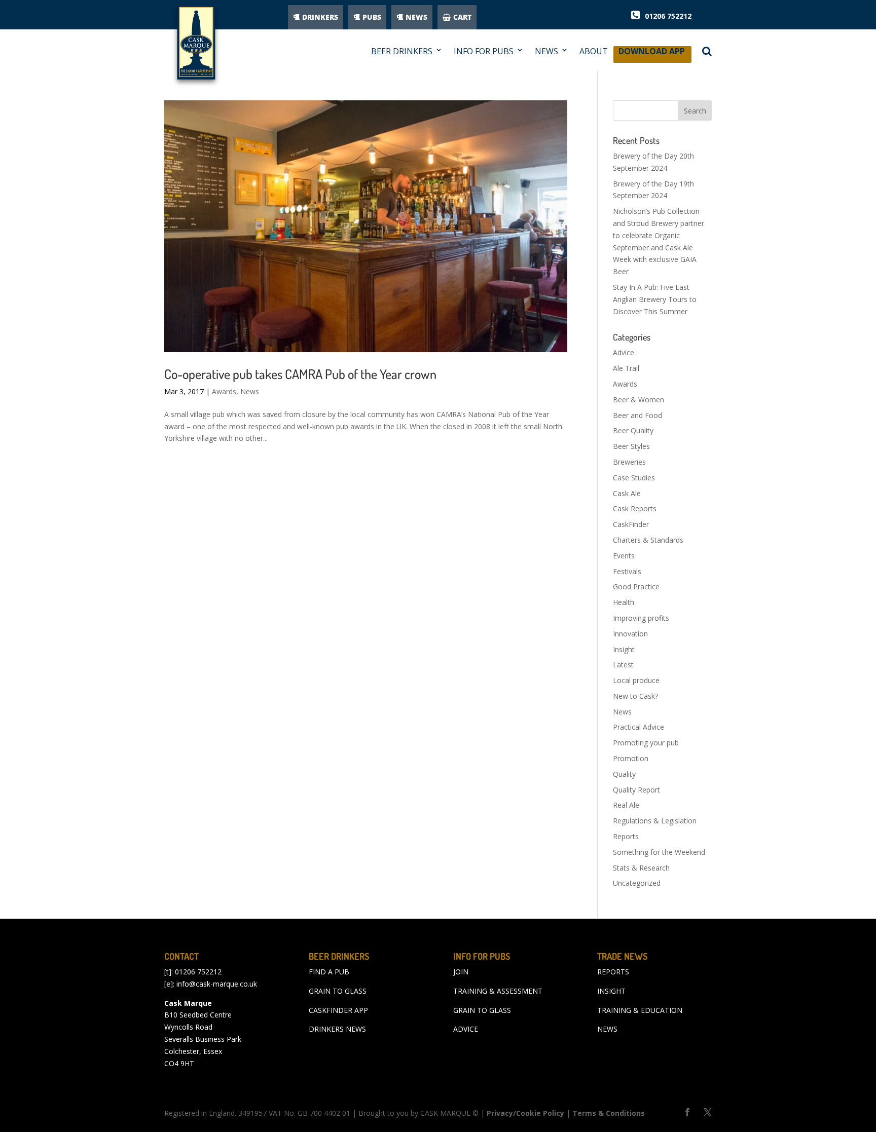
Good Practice (636, 586)
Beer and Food (637, 415)
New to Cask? (635, 696)
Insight (624, 649)
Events (624, 555)
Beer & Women (638, 399)
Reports (626, 836)
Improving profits (641, 618)
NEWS (416, 17)
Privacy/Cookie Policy (525, 1113)
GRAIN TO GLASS (338, 991)
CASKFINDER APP (338, 1010)
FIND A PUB (329, 971)
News (249, 391)
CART (462, 17)
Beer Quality (633, 430)
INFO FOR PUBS (484, 51)
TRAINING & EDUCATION (639, 1010)
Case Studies (634, 477)
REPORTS (613, 971)
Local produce (636, 680)
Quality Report (636, 790)
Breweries (629, 462)
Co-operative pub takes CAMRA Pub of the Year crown (300, 373)
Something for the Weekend (659, 852)
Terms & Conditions (608, 1113)
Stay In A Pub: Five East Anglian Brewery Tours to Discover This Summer (655, 299)
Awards (224, 391)
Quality (624, 774)
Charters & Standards (648, 540)
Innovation (630, 633)
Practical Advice (638, 727)
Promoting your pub (646, 742)
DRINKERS (320, 17)
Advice (623, 352)
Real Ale (626, 805)
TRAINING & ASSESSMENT (497, 991)
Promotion (630, 758)
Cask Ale (627, 493)
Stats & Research (641, 868)
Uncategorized (637, 883)
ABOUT (593, 51)
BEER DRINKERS (401, 51)
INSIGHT (611, 991)
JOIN (460, 971)
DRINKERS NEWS (337, 1029)
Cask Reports (634, 508)
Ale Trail (626, 368)
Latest (623, 664)
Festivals (627, 571)
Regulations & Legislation (655, 820)
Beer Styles (631, 446)
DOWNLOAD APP (651, 54)
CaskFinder (631, 524)
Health (623, 602)
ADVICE (465, 1029)
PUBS (371, 17)
